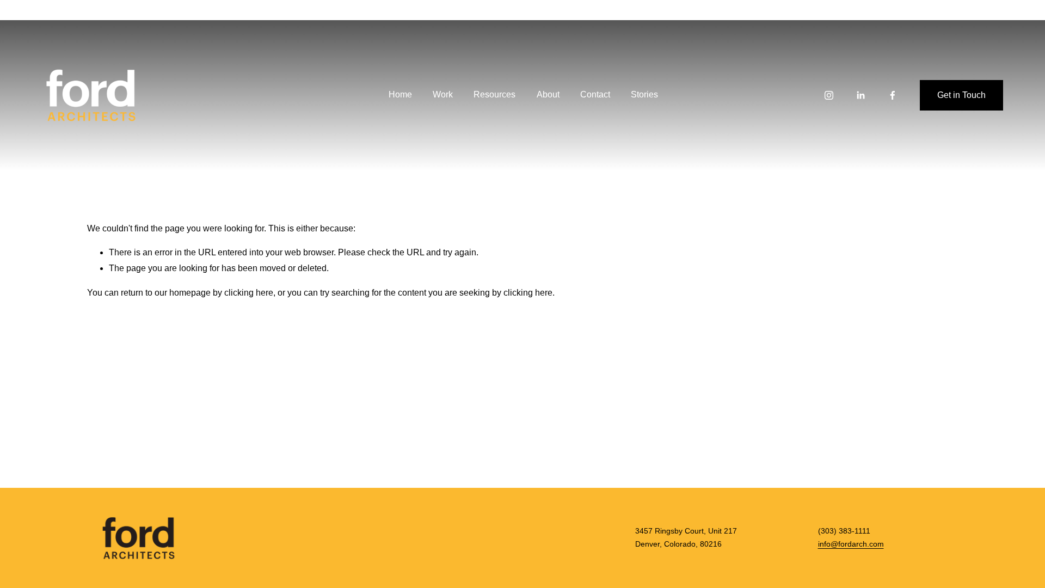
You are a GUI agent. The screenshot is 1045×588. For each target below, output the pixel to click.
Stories (644, 94)
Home (400, 94)
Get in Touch (961, 95)
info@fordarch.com (851, 544)
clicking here (248, 292)
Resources (494, 94)
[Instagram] (828, 95)
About (548, 94)
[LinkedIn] (860, 95)
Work (443, 94)
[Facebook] (892, 95)
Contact (595, 94)
